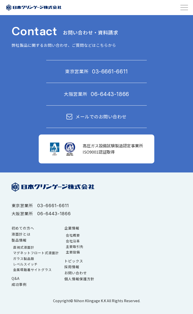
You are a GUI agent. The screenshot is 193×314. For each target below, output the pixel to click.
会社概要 (73, 235)
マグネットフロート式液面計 (36, 252)
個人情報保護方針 (79, 278)
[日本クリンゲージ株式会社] (33, 8)
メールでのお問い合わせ (101, 117)
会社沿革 (73, 241)
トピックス (73, 260)
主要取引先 (74, 246)
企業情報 (71, 228)
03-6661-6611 (110, 71)
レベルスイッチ (25, 264)
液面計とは (21, 234)
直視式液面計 (23, 247)
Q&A (16, 278)
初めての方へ (23, 228)
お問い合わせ (75, 272)
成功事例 (19, 284)
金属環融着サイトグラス (32, 269)
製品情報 (19, 240)
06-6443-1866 (110, 94)
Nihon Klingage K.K (90, 300)
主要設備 (73, 252)
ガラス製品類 (23, 258)
